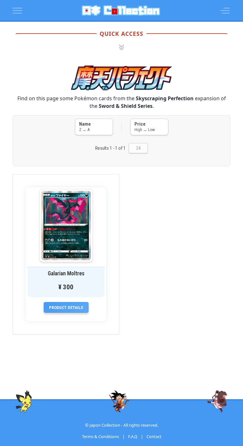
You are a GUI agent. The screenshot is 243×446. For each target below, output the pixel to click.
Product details (66, 307)
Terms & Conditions (100, 436)
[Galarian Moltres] (66, 225)
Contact (153, 436)
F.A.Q (132, 436)
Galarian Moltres (66, 273)
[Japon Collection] (120, 10)
